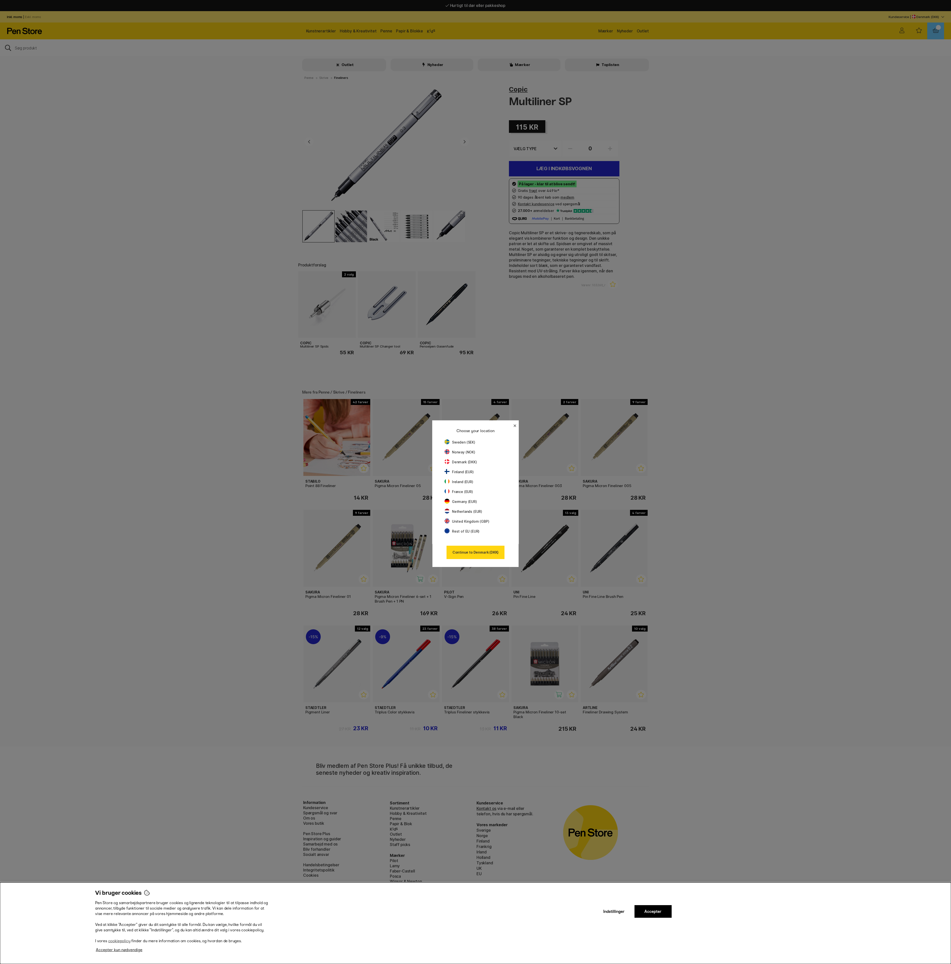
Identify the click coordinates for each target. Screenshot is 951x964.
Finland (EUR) (463, 472)
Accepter (652, 911)
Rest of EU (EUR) (465, 531)
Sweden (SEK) (463, 442)
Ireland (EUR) (462, 482)
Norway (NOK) (463, 452)
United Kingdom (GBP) (470, 521)
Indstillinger (614, 911)
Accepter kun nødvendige (119, 949)
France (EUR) (462, 492)
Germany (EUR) (464, 501)
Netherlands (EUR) (467, 511)
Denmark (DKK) (464, 462)
